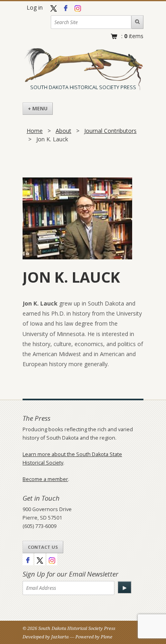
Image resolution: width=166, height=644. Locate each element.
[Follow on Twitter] (40, 559)
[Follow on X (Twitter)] (53, 7)
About (63, 131)
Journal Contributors (110, 131)
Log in (35, 7)
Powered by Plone (93, 637)
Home (35, 131)
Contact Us (43, 547)
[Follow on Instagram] (78, 7)
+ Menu (38, 108)
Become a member (45, 479)
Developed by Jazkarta (46, 637)
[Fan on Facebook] (65, 7)
